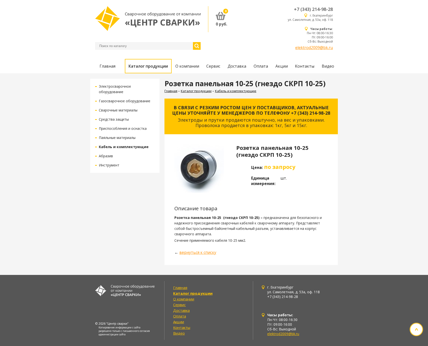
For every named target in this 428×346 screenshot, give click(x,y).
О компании (187, 66)
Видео (328, 66)
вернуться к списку (197, 252)
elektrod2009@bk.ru (314, 47)
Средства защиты (114, 119)
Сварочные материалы (118, 110)
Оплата (261, 66)
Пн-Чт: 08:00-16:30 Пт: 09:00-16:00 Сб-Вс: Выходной (320, 35)
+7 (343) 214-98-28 (313, 9)
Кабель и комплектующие (124, 146)
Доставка (237, 66)
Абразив (106, 156)
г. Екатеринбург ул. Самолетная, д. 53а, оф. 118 (310, 17)
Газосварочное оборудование (124, 101)
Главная (107, 66)
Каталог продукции (148, 66)
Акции (281, 66)
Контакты (304, 66)
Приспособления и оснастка (123, 128)
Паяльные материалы (117, 137)
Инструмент (109, 165)
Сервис (213, 66)
